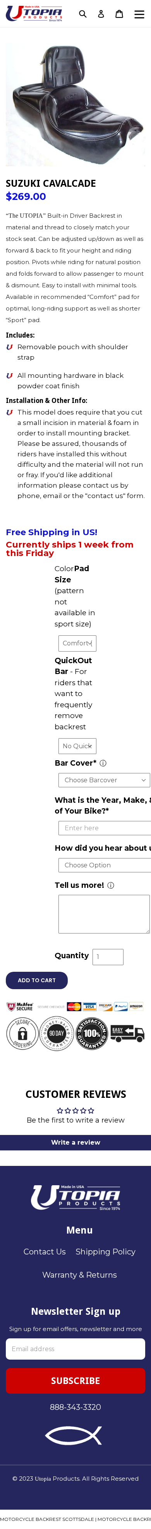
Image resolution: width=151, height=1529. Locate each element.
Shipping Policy (106, 1251)
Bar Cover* (75, 763)
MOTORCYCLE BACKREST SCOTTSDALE (47, 1519)
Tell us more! (79, 885)
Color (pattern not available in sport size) (75, 596)
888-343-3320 (75, 1407)
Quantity (72, 955)
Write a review (75, 1142)
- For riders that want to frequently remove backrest (73, 693)
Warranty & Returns (79, 1275)
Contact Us (45, 1251)
